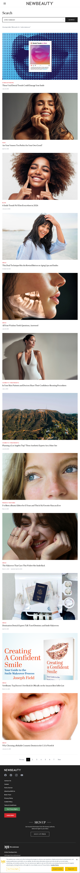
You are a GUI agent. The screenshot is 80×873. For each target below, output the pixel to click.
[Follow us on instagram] (16, 775)
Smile (4, 262)
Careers (6, 784)
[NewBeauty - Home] (40, 3)
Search (72, 20)
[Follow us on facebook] (5, 775)
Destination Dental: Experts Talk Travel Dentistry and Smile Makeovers (30, 625)
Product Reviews (8, 502)
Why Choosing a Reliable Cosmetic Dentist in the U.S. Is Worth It (28, 745)
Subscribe (10, 815)
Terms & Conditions (10, 805)
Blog (4, 202)
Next (59, 759)
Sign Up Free (40, 834)
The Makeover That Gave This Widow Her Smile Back (23, 565)
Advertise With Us (9, 791)
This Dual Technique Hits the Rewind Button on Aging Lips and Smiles (30, 265)
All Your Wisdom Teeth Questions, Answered (20, 325)
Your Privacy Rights (12, 809)
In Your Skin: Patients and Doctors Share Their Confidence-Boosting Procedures (34, 385)
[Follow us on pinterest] (11, 775)
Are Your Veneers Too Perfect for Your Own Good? (22, 145)
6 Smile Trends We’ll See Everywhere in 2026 (20, 205)
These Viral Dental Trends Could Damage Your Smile (23, 85)
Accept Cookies (57, 869)
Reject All (71, 869)
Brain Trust (7, 795)
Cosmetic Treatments (10, 382)
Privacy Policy (8, 798)
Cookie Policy (8, 802)
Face (4, 142)
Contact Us (7, 781)
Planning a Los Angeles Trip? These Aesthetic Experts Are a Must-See (29, 445)
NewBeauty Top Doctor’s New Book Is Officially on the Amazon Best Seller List (33, 685)
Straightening (8, 82)
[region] (40, 864)
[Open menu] (4, 3)
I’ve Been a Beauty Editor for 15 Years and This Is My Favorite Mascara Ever (31, 505)
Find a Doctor (8, 788)
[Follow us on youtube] (22, 775)
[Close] (77, 859)
